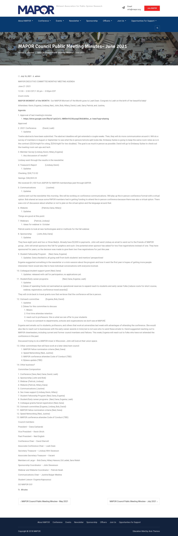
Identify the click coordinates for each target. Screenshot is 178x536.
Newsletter (74, 21)
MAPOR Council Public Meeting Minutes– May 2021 (45, 501)
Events (59, 21)
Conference (43, 21)
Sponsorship (92, 21)
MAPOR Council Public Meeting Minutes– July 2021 (133, 501)
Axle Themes (154, 531)
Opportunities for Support (143, 21)
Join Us (120, 21)
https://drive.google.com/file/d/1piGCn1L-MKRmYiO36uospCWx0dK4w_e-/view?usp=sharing (66, 118)
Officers (106, 21)
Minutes (24, 490)
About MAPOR (24, 21)
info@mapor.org (134, 9)
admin (37, 76)
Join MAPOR (152, 8)
